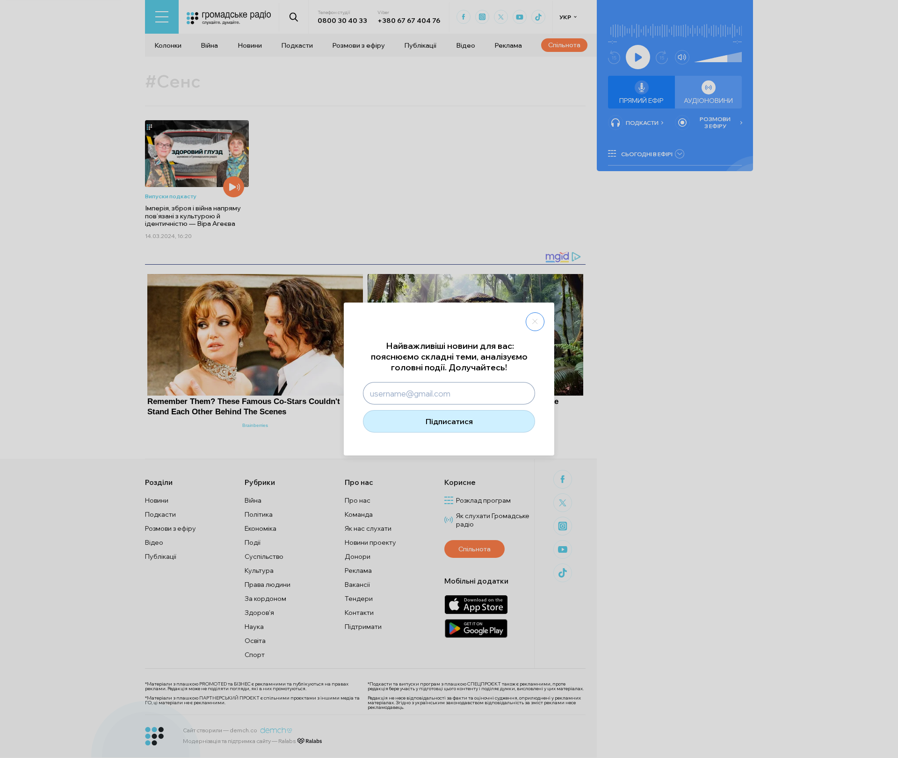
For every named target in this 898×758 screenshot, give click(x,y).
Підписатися (449, 421)
